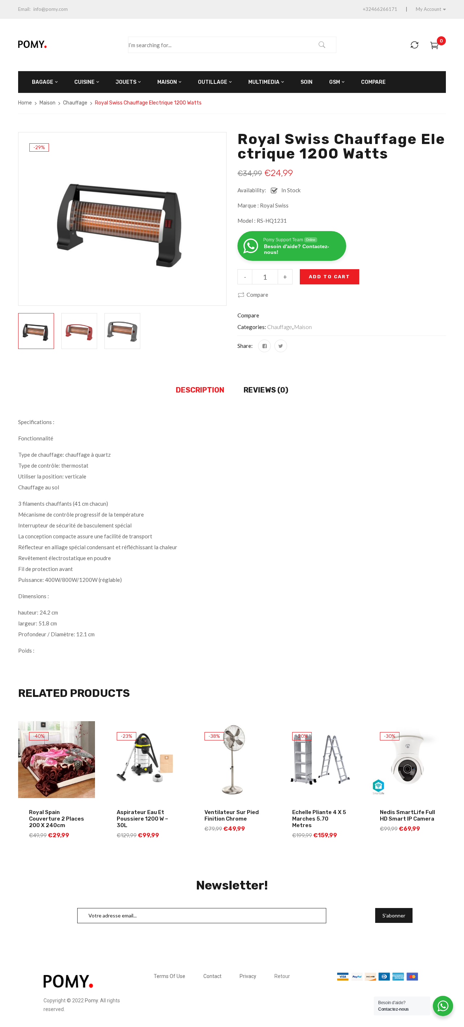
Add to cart (329, 276)
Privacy (248, 976)
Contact (212, 976)
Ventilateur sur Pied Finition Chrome (231, 815)
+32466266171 (380, 9)
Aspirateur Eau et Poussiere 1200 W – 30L (142, 819)
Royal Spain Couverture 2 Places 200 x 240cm (56, 819)
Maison (47, 103)
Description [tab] (200, 390)
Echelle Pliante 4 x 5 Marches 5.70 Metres (319, 819)
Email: (24, 9)
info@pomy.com (50, 9)
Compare (257, 294)
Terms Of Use (169, 976)
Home (25, 103)
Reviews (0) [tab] (266, 390)
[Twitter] (280, 346)
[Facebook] (264, 346)
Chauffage (75, 103)
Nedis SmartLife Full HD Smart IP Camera (407, 815)
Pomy (91, 1000)
